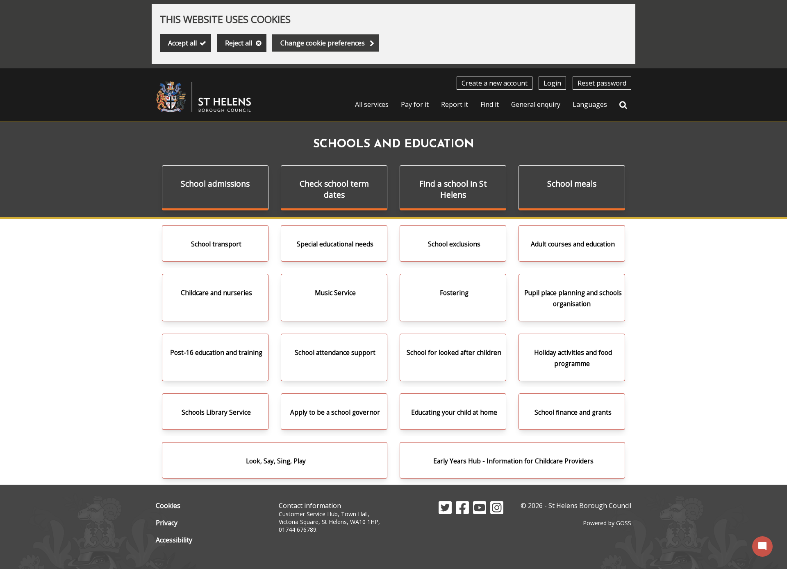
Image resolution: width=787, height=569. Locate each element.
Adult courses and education (573, 244)
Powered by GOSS (607, 523)
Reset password (602, 83)
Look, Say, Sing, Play (276, 461)
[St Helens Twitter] (445, 511)
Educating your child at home (454, 412)
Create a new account (495, 83)
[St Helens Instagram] (496, 511)
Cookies (168, 505)
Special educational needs (335, 244)
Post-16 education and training (216, 352)
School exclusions (454, 244)
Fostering (454, 293)
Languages (590, 104)
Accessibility (174, 539)
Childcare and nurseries (216, 293)
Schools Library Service (216, 412)
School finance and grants (573, 412)
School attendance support (335, 352)
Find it (489, 104)
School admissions (215, 183)
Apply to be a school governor (335, 412)
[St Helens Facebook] (462, 511)
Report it (454, 104)
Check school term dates (334, 189)
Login (552, 83)
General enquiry (535, 104)
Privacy (166, 522)
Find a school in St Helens (453, 189)
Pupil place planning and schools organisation (573, 298)
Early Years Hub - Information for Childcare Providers (513, 461)
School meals (571, 183)
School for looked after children (454, 352)
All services (372, 104)
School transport (216, 244)
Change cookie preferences (322, 42)
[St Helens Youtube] (479, 511)
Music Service (335, 293)
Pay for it (415, 104)
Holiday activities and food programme (573, 358)
